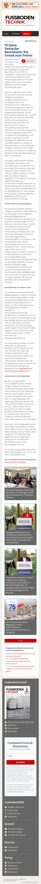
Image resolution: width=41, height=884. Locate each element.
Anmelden (20, 762)
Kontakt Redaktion (16, 829)
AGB (32, 789)
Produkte (15, 34)
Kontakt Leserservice (17, 835)
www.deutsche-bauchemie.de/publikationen (19, 369)
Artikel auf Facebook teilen (26, 42)
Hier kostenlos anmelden (15, 462)
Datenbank (12, 850)
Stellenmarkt (12, 847)
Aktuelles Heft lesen (15, 807)
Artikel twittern (28, 42)
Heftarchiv (11, 725)
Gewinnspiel (12, 810)
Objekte (26, 34)
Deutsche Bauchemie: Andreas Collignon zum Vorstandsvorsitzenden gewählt (20, 668)
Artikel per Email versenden (33, 42)
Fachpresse (12, 865)
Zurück (20, 641)
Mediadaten (12, 731)
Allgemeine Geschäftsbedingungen (14, 879)
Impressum (12, 872)
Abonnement (13, 728)
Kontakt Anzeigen (15, 832)
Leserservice (12, 868)
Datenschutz (14, 879)
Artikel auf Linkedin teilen (31, 42)
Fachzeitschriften (14, 862)
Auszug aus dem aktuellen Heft (20, 722)
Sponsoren (12, 816)
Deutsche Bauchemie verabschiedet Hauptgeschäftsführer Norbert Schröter (18, 661)
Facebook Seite (13, 813)
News (6, 34)
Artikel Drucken (35, 42)
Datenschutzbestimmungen (16, 791)
